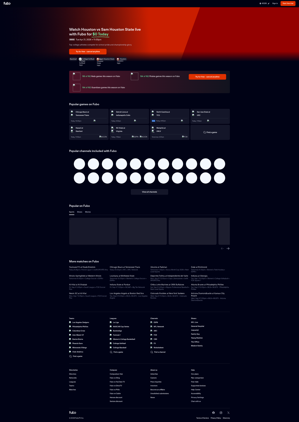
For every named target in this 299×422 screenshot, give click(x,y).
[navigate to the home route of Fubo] (7, 3)
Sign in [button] (275, 3)
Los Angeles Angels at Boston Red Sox (127, 293)
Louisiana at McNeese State (122, 276)
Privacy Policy (216, 418)
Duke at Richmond (199, 267)
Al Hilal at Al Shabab (78, 285)
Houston (123, 59)
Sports (71, 212)
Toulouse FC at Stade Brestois (82, 267)
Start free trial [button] (288, 3)
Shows (79, 212)
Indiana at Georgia (199, 276)
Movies (88, 212)
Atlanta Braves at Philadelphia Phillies (207, 285)
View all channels (149, 192)
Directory (226, 418)
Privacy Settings (197, 397)
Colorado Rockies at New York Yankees (167, 293)
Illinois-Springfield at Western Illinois (85, 276)
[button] (222, 248)
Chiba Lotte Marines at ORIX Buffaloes (167, 285)
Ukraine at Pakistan (158, 267)
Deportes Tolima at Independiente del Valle (169, 276)
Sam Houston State (107, 59)
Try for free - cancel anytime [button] (88, 51)
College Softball (88, 59)
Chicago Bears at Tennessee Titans (125, 267)
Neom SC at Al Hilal (77, 293)
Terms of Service (202, 418)
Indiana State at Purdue (120, 285)
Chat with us (196, 401)
